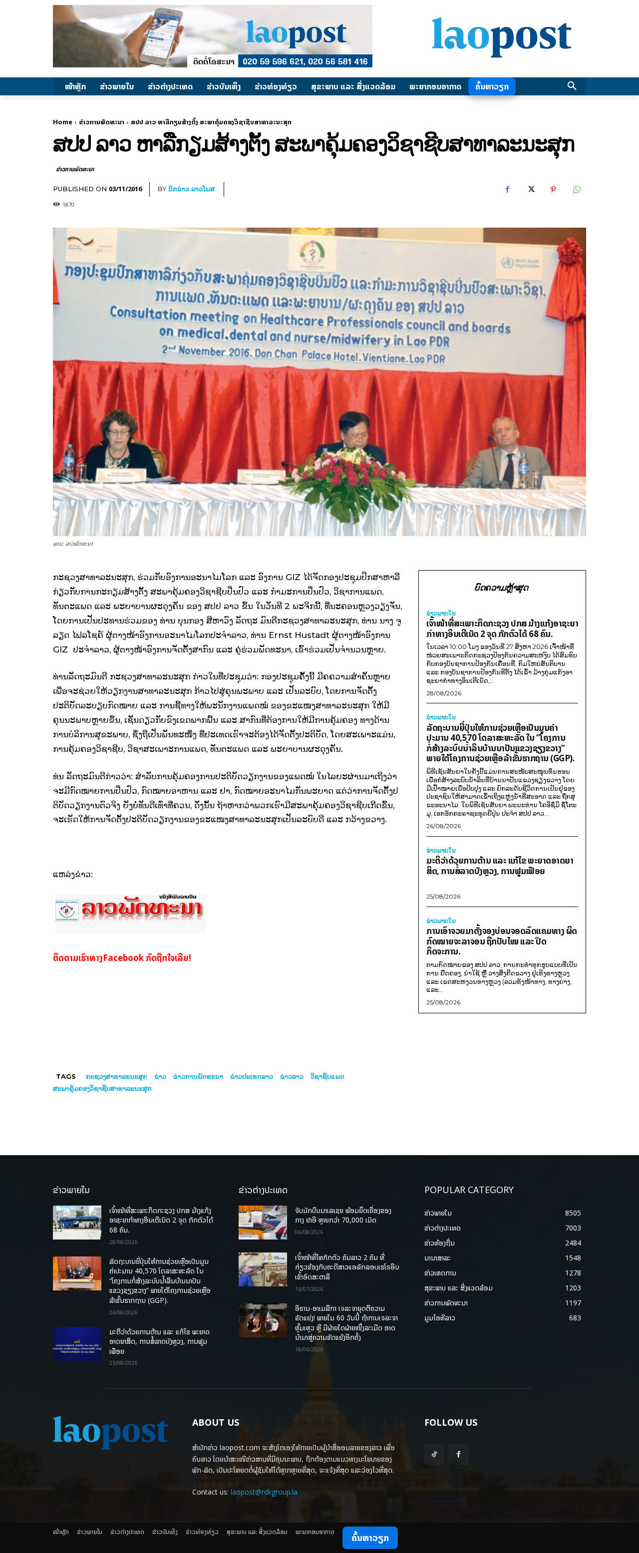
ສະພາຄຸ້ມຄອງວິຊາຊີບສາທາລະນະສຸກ (102, 1088)
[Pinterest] (553, 190)
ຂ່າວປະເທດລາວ (251, 1076)
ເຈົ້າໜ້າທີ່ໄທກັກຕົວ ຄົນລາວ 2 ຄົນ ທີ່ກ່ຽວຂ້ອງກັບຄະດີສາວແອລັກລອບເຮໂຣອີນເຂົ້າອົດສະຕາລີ (347, 1266)
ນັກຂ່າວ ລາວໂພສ (191, 189)
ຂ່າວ (160, 1076)
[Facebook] (507, 190)
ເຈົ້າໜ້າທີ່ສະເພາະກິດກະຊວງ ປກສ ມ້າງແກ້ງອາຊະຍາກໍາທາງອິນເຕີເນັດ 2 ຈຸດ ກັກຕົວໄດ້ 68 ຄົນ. (502, 628)
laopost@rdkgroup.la (264, 1492)
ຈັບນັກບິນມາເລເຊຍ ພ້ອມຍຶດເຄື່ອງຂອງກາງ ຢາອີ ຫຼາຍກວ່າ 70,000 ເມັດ (343, 1215)
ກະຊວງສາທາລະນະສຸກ (116, 1076)
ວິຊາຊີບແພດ (327, 1076)
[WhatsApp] (576, 190)
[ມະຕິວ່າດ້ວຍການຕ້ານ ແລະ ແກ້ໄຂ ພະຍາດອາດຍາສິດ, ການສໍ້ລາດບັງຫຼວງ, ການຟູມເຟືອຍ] (77, 1344)
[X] (530, 190)
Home (62, 121)
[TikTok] (434, 1454)
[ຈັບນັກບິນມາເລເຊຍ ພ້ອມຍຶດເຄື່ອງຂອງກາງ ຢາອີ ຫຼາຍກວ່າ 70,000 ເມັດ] (263, 1223)
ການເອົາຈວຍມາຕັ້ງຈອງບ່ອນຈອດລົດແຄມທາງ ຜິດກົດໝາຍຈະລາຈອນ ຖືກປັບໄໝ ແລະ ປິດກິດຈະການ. (501, 941)
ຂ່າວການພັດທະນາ (101, 121)
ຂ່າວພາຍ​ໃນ (441, 613)
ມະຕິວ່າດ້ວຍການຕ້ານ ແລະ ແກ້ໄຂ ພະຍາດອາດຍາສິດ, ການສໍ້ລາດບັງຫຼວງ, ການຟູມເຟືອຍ (499, 866)
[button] (572, 86)
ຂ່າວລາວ (292, 1076)
